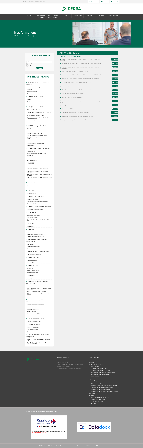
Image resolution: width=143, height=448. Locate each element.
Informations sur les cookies (68, 446)
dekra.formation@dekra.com (37, 1)
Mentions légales (55, 446)
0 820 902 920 (26, 1)
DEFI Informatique (100, 446)
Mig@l (87, 446)
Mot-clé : (28, 60)
